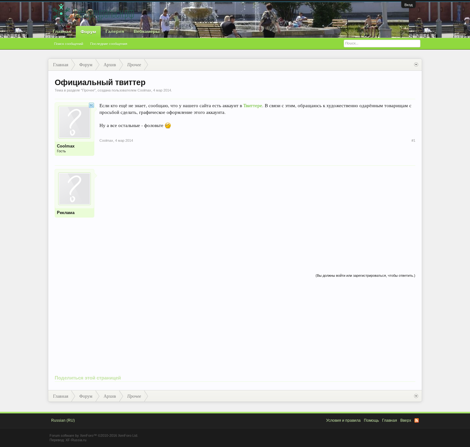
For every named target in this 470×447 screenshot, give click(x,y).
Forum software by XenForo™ (94, 435)
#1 (413, 140)
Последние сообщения (108, 44)
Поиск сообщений (68, 44)
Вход (408, 5)
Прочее (88, 90)
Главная (62, 31)
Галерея (115, 31)
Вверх (405, 420)
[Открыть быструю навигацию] (416, 64)
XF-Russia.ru (76, 440)
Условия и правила (343, 420)
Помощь (371, 420)
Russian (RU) (63, 420)
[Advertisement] (257, 214)
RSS (416, 420)
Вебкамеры (147, 31)
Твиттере (252, 105)
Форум (88, 31)
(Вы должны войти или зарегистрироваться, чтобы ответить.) (365, 275)
